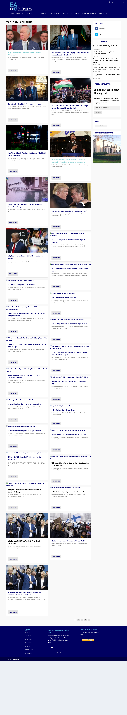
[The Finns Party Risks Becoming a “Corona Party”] (70, 525)
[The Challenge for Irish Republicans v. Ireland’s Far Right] (70, 377)
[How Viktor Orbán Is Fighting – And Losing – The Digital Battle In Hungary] (27, 137)
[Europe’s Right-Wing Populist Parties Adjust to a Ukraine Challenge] (27, 484)
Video (79, 59)
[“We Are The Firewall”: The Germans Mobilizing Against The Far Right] (27, 339)
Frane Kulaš (12, 407)
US (23, 13)
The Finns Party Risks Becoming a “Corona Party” (68, 541)
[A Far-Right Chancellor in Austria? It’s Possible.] (27, 400)
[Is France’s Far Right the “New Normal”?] (27, 281)
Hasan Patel (13, 58)
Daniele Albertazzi (14, 495)
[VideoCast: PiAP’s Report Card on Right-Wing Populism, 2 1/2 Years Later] (70, 458)
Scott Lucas (12, 209)
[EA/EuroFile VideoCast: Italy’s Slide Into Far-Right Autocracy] (27, 453)
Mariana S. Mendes (58, 437)
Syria (12, 13)
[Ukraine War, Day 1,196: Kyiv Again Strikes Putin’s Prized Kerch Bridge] (27, 189)
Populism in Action (27, 58)
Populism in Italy (30, 464)
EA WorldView (16, 659)
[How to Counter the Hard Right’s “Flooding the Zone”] (70, 195)
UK (45, 58)
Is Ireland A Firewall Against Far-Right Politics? (24, 430)
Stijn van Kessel (14, 546)
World (29, 13)
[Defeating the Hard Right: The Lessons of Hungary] (27, 88)
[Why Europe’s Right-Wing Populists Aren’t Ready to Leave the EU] (27, 525)
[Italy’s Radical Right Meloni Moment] (70, 406)
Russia (38, 209)
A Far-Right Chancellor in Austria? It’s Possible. (24, 404)
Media (13, 320)
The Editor (28, 636)
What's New (27, 160)
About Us (27, 632)
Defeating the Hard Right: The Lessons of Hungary (25, 104)
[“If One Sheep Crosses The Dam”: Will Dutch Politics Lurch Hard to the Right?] (70, 347)
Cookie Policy (28, 653)
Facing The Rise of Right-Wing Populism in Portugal (69, 434)
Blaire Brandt (13, 158)
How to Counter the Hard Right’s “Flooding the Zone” (69, 211)
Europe (38, 107)
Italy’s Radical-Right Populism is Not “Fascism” (67, 492)
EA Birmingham (32, 107)
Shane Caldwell (57, 386)
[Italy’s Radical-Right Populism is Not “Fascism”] (70, 488)
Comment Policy (29, 650)
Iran (18, 13)
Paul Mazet (12, 287)
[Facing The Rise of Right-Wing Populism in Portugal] (70, 430)
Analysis (25, 107)
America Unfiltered (69, 13)
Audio (24, 318)
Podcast (102, 13)
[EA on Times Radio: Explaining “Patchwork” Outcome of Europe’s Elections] (27, 308)
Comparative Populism (32, 495)
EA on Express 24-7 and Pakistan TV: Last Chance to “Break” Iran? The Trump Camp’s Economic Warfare (107, 60)
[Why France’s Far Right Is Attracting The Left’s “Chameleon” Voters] (27, 370)
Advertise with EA (29, 646)
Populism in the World (38, 58)
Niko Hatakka (56, 544)
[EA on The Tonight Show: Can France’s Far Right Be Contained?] (70, 234)
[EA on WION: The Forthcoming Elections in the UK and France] (70, 264)
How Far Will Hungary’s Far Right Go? (63, 297)
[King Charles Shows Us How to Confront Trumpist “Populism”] (27, 37)
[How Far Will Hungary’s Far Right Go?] (70, 293)
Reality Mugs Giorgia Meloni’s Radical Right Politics (69, 324)
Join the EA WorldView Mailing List (106, 91)
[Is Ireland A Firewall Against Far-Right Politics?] (27, 426)
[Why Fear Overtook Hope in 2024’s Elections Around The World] (27, 240)
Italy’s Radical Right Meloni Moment (63, 410)
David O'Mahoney (14, 433)
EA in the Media (88, 13)
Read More (13, 71)
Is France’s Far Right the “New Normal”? (21, 285)
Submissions (28, 643)
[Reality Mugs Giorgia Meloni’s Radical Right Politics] (70, 320)
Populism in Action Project (48, 13)
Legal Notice (28, 639)
